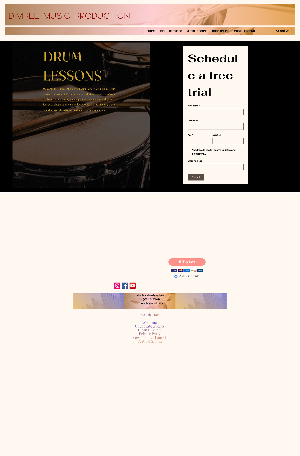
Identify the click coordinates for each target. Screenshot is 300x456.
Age (190, 135)
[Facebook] (125, 286)
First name (194, 105)
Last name (194, 120)
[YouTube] (133, 286)
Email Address (195, 161)
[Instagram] (117, 286)
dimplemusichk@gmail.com (150, 295)
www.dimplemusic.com (151, 303)
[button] (244, 31)
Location (216, 135)
